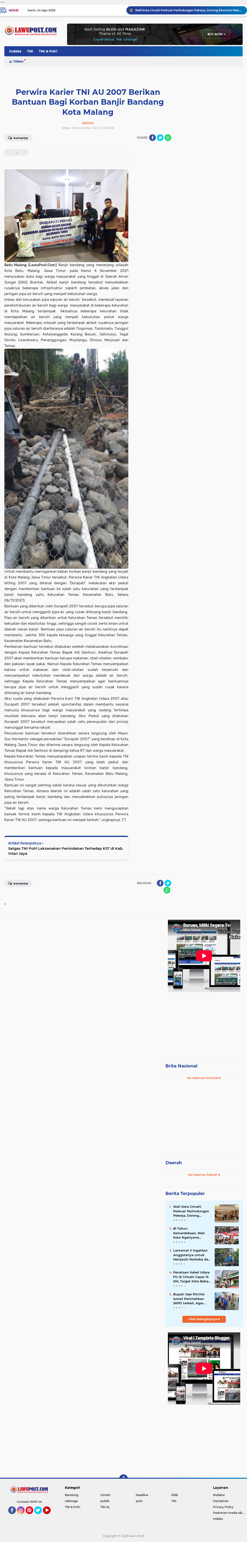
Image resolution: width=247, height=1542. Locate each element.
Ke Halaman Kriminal (203, 1078)
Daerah (173, 1162)
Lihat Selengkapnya (203, 1319)
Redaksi (219, 1495)
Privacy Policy (223, 1507)
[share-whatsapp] (168, 137)
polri (139, 1501)
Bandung (71, 1495)
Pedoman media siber (229, 1513)
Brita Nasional (181, 1066)
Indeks (15, 51)
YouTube (50, 1516)
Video (18, 61)
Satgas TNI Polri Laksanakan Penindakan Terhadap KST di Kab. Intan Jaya (65, 851)
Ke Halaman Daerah (203, 1174)
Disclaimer (220, 1501)
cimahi (105, 1495)
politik (105, 1501)
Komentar (20, 138)
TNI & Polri (48, 51)
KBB (174, 1495)
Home (14, 10)
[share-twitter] (160, 137)
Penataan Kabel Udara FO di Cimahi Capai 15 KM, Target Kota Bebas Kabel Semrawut (191, 1276)
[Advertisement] (204, 1023)
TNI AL (105, 1507)
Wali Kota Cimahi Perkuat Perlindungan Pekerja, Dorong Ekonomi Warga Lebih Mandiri (191, 1211)
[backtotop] (123, 1478)
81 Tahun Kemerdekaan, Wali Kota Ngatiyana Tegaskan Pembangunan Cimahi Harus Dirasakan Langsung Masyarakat (191, 1233)
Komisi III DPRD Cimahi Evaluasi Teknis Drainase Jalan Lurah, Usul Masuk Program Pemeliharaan (189, 10)
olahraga (71, 1501)
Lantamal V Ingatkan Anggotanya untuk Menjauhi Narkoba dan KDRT (191, 1254)
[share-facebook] (152, 137)
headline (142, 1495)
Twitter (40, 1516)
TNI (30, 51)
